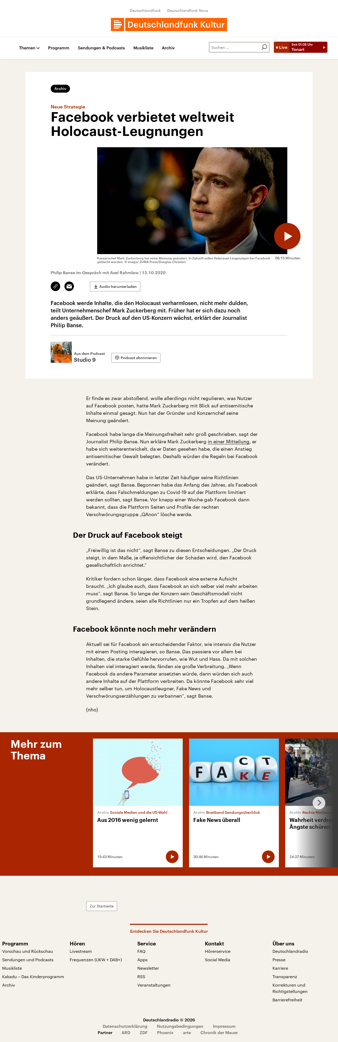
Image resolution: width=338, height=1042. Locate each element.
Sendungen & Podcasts (101, 48)
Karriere (280, 967)
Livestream (81, 951)
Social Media (217, 959)
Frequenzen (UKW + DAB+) (96, 959)
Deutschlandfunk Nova (187, 10)
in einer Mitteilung (229, 441)
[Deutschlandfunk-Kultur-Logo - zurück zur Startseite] (169, 24)
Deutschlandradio (290, 951)
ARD (125, 1032)
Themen (27, 48)
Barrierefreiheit (287, 999)
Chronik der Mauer (219, 1032)
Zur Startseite (102, 906)
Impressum (224, 1026)
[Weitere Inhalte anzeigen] (317, 803)
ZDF (144, 1032)
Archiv (168, 48)
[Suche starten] (264, 47)
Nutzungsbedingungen (180, 1026)
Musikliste (143, 48)
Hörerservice (218, 951)
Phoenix (165, 1032)
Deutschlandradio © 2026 (169, 1019)
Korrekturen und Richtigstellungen (290, 988)
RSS (141, 976)
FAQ (141, 951)
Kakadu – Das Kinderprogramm (33, 976)
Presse (279, 959)
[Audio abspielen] (287, 236)
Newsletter (148, 967)
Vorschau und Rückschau (27, 951)
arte (187, 1032)
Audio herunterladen (118, 286)
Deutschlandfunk (145, 10)
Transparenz (285, 976)
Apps (142, 959)
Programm (58, 48)
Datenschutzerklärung (125, 1026)
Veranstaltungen (154, 984)
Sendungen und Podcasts (28, 959)
